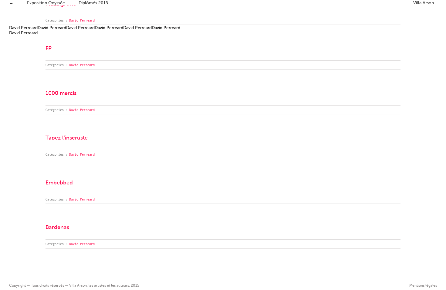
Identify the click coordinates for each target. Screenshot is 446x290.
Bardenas (57, 227)
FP (49, 48)
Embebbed (59, 183)
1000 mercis (61, 93)
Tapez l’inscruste (67, 138)
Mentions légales (423, 286)
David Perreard (82, 20)
